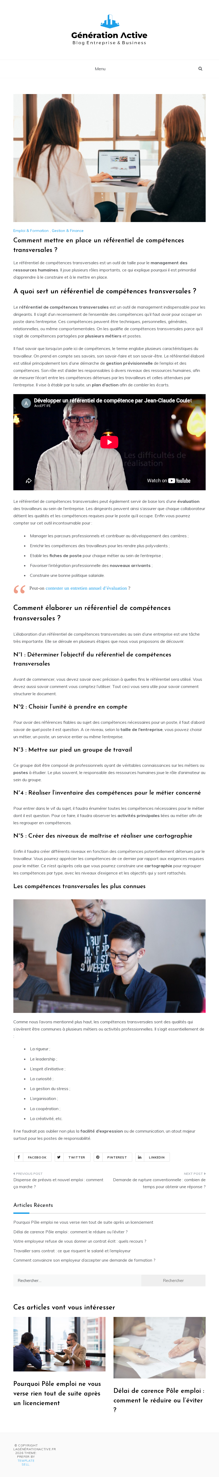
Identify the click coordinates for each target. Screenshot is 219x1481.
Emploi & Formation (31, 230)
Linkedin (157, 1157)
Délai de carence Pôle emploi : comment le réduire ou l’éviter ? (70, 1231)
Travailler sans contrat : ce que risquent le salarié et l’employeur (72, 1250)
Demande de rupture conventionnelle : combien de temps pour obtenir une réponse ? (159, 1183)
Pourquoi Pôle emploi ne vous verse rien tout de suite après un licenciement (83, 1222)
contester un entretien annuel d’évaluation (86, 588)
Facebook (37, 1157)
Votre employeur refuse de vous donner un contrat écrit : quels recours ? (79, 1241)
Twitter (76, 1157)
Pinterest (117, 1157)
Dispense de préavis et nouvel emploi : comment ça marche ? (58, 1183)
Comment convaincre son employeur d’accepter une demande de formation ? (84, 1260)
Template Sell (26, 1462)
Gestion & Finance (68, 230)
